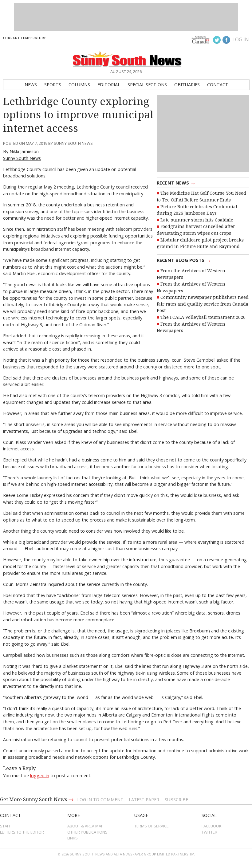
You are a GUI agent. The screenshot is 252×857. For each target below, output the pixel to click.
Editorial (108, 84)
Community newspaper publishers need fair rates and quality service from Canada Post (203, 304)
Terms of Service (151, 826)
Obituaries (187, 84)
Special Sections (147, 84)
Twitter (209, 832)
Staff (5, 826)
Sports (52, 84)
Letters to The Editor (22, 832)
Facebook (212, 826)
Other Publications (87, 832)
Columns (79, 84)
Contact (217, 84)
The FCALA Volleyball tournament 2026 (203, 317)
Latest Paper (144, 799)
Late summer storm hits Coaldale (196, 219)
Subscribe (176, 799)
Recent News (176, 182)
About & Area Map (85, 826)
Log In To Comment (100, 799)
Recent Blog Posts (184, 259)
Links (72, 838)
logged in (39, 775)
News (31, 84)
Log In (240, 39)
